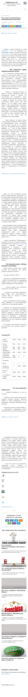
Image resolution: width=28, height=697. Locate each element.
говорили (21, 243)
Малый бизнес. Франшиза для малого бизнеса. (12, 614)
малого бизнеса (6, 54)
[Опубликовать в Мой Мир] (3, 492)
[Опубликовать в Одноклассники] (3, 498)
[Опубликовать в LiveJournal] (3, 487)
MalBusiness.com (12, 2)
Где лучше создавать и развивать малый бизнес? (14, 637)
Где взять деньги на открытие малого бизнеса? (13, 659)
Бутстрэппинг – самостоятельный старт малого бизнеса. (13, 546)
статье (15, 83)
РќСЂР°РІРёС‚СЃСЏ (7, 507)
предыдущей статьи (8, 51)
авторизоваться (6, 674)
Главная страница (6, 15)
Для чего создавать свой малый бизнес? (13, 591)
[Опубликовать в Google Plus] (3, 481)
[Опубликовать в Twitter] (3, 503)
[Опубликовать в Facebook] (3, 476)
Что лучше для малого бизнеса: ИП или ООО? (13, 569)
